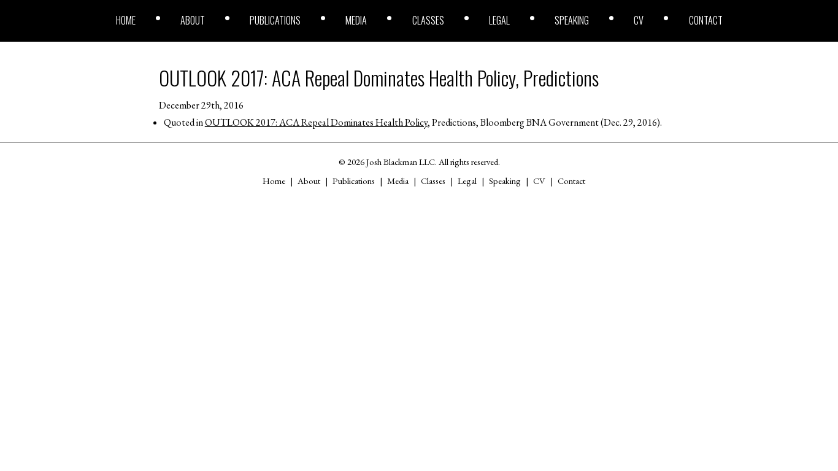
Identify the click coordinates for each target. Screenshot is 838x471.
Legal (499, 20)
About (192, 20)
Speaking (572, 20)
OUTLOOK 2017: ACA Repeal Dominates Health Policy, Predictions (379, 77)
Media (356, 20)
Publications (275, 20)
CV (639, 20)
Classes (428, 20)
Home (126, 20)
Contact (706, 20)
